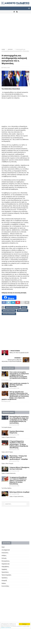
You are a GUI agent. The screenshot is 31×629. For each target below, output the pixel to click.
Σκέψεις (4, 583)
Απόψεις (4, 555)
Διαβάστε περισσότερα (6, 627)
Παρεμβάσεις (5, 566)
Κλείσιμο (24, 624)
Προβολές (4, 569)
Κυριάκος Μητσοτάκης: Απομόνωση (17, 432)
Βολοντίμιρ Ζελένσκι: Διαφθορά (19, 492)
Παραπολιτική (5, 564)
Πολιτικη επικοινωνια (9, 313)
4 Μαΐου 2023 (6, 67)
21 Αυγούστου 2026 (15, 471)
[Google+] (17, 12)
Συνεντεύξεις (5, 586)
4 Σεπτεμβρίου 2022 (15, 388)
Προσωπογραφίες (6, 575)
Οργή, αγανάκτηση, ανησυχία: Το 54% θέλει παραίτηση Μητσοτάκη (19, 384)
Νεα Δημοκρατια (22, 310)
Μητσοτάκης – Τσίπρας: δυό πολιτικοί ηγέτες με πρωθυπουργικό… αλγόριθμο (19, 457)
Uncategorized (6, 550)
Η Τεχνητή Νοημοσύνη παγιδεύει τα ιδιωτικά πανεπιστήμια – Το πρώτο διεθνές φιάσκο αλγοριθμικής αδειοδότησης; (19, 444)
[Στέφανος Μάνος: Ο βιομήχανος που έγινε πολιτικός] (5, 469)
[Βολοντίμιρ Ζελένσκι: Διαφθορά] (5, 493)
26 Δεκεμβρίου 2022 (7, 380)
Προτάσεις (4, 577)
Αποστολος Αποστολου (12, 307)
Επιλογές (4, 558)
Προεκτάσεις (5, 572)
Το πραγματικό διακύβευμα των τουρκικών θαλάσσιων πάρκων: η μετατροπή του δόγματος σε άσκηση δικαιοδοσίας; (18, 480)
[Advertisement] (15, 31)
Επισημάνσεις (5, 561)
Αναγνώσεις (5, 552)
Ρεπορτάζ (4, 580)
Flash (3, 547)
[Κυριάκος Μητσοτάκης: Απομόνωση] (5, 432)
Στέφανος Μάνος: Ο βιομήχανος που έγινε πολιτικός (19, 468)
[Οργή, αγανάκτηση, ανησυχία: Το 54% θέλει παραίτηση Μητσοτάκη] (5, 385)
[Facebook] (14, 12)
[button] (29, 8)
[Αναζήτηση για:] (15, 504)
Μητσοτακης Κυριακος (9, 310)
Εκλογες (24, 307)
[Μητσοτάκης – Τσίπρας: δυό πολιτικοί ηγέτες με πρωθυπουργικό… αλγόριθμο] (5, 457)
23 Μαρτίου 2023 (6, 401)
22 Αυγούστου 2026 (15, 425)
